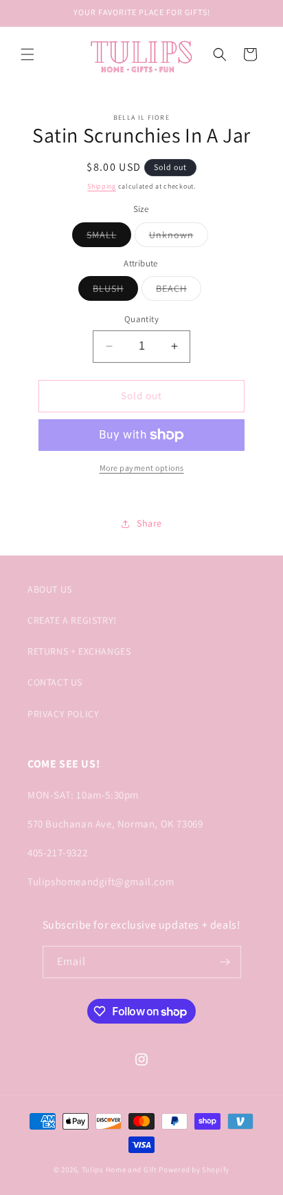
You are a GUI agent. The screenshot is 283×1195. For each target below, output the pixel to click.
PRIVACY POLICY (63, 714)
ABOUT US (49, 589)
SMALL (109, 237)
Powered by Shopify (194, 1169)
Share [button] (149, 523)
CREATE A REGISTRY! (72, 620)
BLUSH (115, 291)
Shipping (101, 186)
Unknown (178, 237)
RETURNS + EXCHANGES (79, 651)
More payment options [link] (142, 468)
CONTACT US (54, 682)
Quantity (141, 319)
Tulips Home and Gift (119, 1169)
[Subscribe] (225, 962)
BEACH (178, 291)
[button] (27, 54)
